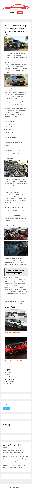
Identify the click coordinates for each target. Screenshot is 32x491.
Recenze (5, 430)
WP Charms (19, 488)
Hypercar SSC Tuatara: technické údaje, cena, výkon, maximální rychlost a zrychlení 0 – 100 (15, 467)
